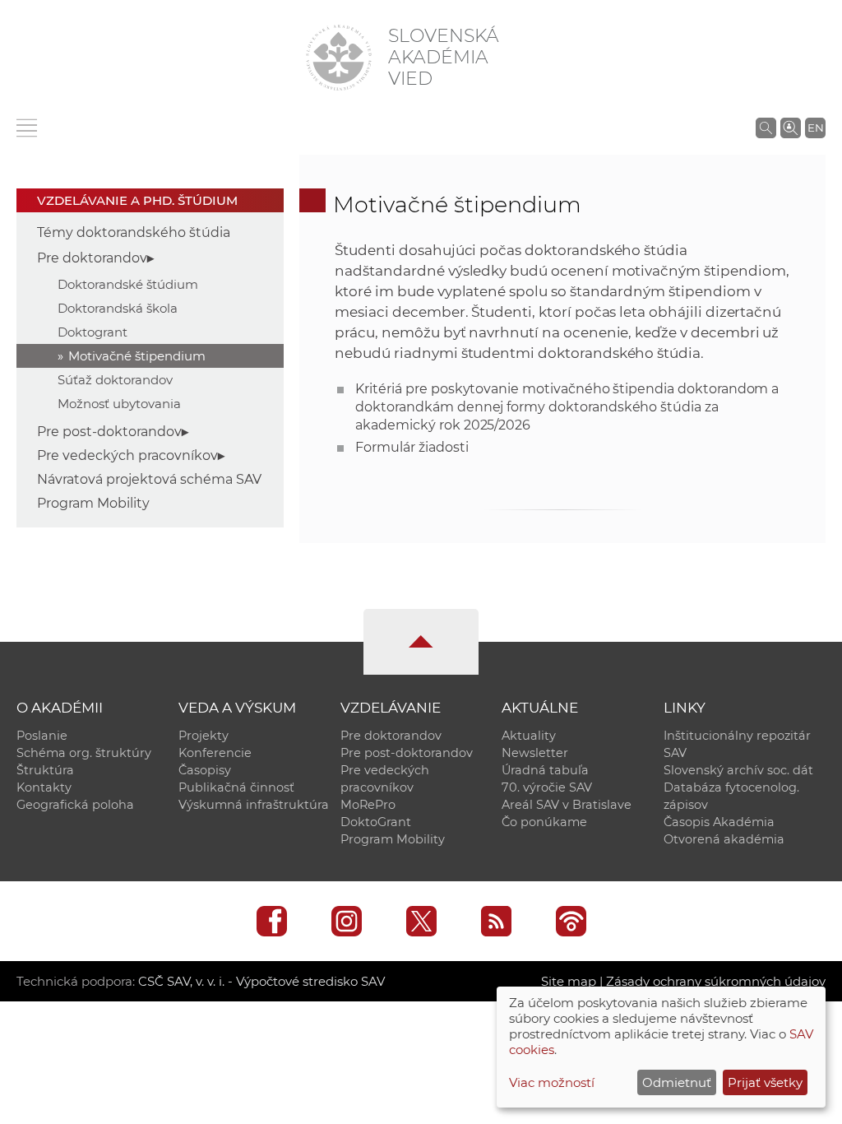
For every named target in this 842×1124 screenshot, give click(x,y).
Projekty (203, 735)
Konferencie (215, 752)
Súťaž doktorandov (115, 380)
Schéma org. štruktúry (83, 752)
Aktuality (529, 735)
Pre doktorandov (92, 258)
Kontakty (44, 787)
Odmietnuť (676, 1082)
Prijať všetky (765, 1082)
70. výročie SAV (547, 787)
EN (815, 127)
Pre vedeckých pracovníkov (127, 455)
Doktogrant (92, 332)
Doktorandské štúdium (128, 284)
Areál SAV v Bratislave (567, 804)
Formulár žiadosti (411, 447)
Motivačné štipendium (137, 356)
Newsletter (535, 752)
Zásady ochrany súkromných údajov (716, 981)
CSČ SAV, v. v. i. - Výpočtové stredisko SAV (261, 981)
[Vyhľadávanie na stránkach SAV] (766, 127)
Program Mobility (93, 503)
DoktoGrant (375, 822)
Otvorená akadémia (724, 839)
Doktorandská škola (118, 308)
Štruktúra (45, 770)
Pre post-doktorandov (109, 431)
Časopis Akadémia (719, 822)
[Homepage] (339, 58)
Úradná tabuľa (545, 770)
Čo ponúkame (544, 822)
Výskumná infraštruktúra (253, 804)
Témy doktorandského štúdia (133, 232)
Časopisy (204, 770)
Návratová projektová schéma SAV (149, 479)
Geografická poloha (75, 804)
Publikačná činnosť (236, 787)
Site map (568, 981)
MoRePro (368, 804)
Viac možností (551, 1082)
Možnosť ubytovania (119, 403)
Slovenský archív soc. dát (738, 770)
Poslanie (41, 735)
